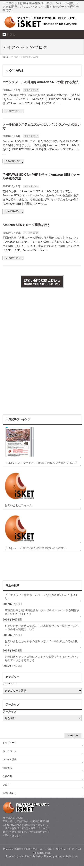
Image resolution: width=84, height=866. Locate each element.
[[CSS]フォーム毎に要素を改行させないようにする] (42, 527)
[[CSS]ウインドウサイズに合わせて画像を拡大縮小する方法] (42, 442)
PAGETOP (73, 735)
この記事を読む (13, 111)
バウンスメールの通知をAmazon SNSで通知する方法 (41, 82)
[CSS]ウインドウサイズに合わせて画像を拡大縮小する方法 (41, 462)
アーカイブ (9, 711)
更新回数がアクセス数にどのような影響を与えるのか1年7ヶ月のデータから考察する (42, 658)
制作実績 (7, 768)
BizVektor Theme (42, 856)
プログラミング (31, 90)
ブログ (6, 784)
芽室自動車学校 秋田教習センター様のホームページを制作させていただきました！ (42, 612)
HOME (5, 57)
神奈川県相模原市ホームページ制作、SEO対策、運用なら (47, 849)
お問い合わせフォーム (18, 505)
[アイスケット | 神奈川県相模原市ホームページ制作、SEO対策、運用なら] (42, 23)
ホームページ (10, 751)
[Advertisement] (18, 351)
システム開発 (10, 759)
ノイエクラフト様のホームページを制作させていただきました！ (42, 596)
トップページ (10, 742)
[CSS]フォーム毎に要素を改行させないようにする (35, 547)
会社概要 (7, 776)
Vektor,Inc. (60, 856)
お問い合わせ (10, 793)
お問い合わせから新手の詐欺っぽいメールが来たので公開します (42, 643)
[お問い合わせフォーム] (42, 484)
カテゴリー (9, 684)
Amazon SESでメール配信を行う (26, 225)
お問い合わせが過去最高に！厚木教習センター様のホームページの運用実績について (42, 627)
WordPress (24, 856)
